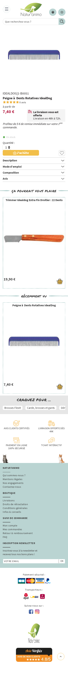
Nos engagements (13, 483)
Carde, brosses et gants (41, 408)
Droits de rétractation (15, 504)
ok (61, 561)
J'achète (23, 153)
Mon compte (10, 525)
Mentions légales (12, 479)
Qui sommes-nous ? (14, 475)
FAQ (5, 537)
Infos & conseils (12, 511)
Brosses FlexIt (12, 408)
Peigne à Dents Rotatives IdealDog (34, 305)
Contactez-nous (12, 486)
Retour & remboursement (18, 533)
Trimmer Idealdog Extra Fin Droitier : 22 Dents (34, 200)
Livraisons (9, 500)
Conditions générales (15, 508)
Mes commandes (12, 529)
